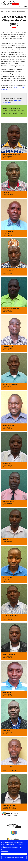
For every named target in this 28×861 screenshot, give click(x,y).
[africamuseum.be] (14, 827)
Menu (25, 7)
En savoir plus (4, 851)
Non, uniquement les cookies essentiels (14, 857)
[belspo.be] (14, 835)
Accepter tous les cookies (14, 854)
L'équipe (8, 11)
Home (2, 11)
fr (20, 7)
